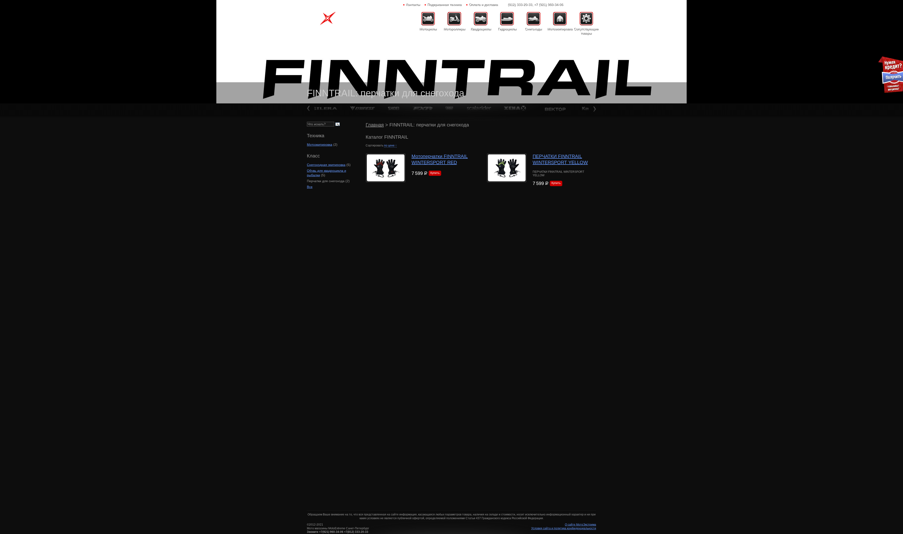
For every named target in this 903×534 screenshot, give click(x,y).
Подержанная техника (444, 4)
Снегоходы (533, 29)
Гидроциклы (507, 29)
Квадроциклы (481, 29)
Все (310, 187)
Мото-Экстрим (331, 20)
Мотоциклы (428, 29)
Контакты (413, 4)
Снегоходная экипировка (326, 165)
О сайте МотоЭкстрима (580, 524)
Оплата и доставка (483, 4)
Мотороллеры (454, 29)
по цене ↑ (390, 145)
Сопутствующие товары (586, 31)
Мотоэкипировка (559, 29)
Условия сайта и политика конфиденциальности (563, 528)
